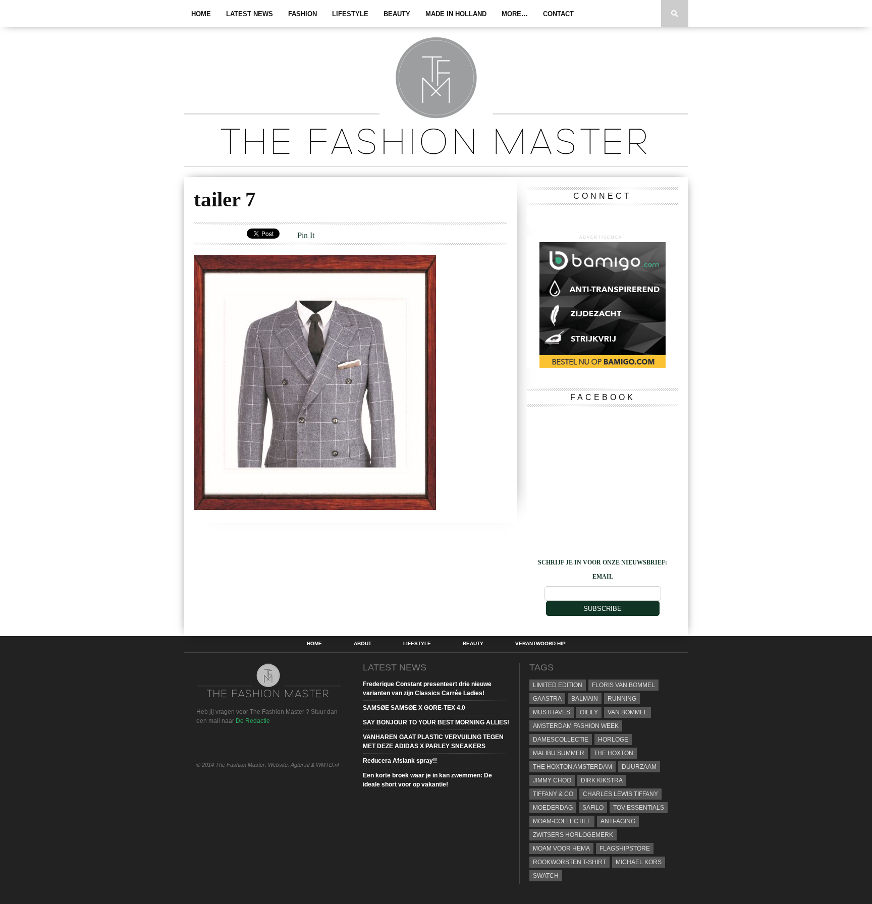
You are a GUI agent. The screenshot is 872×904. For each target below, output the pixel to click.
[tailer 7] (315, 506)
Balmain (584, 698)
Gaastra (547, 698)
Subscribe (602, 608)
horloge (613, 739)
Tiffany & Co (553, 794)
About (362, 643)
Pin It (305, 235)
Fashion (302, 14)
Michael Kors (639, 862)
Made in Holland (455, 14)
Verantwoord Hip (540, 643)
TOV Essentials (638, 807)
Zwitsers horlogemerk (573, 834)
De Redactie (253, 720)
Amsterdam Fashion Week (576, 725)
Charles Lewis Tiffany (620, 794)
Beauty (397, 14)
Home (201, 14)
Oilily (589, 712)
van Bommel (627, 712)
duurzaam (639, 766)
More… (515, 14)
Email (602, 576)
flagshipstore (625, 848)
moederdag (553, 807)
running (622, 698)
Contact (558, 14)
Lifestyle (350, 14)
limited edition (557, 685)
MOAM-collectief (562, 821)
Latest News (249, 14)
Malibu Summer (558, 753)
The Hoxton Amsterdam (572, 766)
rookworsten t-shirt (569, 862)
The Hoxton (613, 753)
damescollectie (560, 739)
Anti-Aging (618, 821)
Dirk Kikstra (602, 780)
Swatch (546, 875)
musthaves (551, 712)
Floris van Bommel (623, 685)
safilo (593, 807)
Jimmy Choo (552, 780)
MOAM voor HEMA (561, 848)
